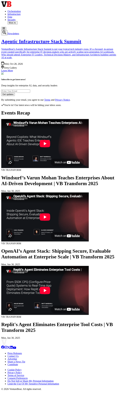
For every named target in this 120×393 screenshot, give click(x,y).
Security (12, 19)
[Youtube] (14, 348)
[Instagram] (5, 348)
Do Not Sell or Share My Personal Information (31, 381)
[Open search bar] (4, 32)
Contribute (13, 364)
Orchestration (14, 11)
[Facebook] (2, 348)
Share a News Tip (16, 361)
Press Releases (15, 353)
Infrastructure (14, 14)
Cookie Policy (15, 369)
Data (10, 17)
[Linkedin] (11, 348)
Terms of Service (16, 375)
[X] (8, 348)
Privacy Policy (15, 372)
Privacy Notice (62, 99)
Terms (47, 99)
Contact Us (13, 356)
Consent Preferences (18, 378)
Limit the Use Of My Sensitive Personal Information (33, 383)
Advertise (12, 359)
